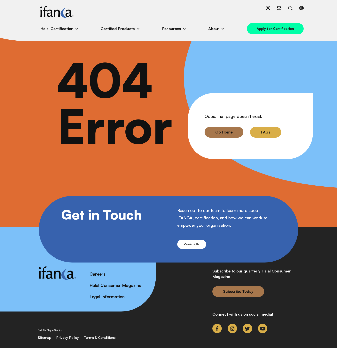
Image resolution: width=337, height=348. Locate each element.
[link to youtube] (262, 328)
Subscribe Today (238, 291)
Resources (171, 28)
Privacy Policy (67, 337)
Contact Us (191, 244)
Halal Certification (57, 28)
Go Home (224, 132)
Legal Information (107, 296)
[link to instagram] (232, 328)
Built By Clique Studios (50, 330)
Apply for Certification (275, 28)
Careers (98, 274)
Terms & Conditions (100, 337)
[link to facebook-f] (217, 328)
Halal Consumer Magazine (115, 285)
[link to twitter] (247, 328)
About (214, 28)
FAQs (265, 132)
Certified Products (118, 28)
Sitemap (44, 337)
